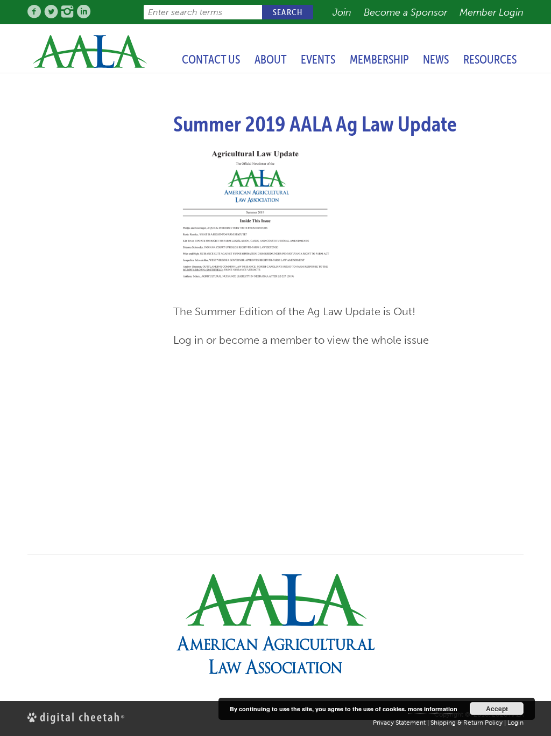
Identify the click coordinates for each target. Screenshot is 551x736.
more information (432, 709)
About (271, 59)
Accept (497, 708)
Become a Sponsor (405, 12)
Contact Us (211, 59)
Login (515, 722)
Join (342, 12)
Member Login (492, 12)
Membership (379, 59)
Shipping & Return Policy (466, 722)
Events (318, 59)
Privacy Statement (399, 722)
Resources (490, 59)
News (436, 59)
